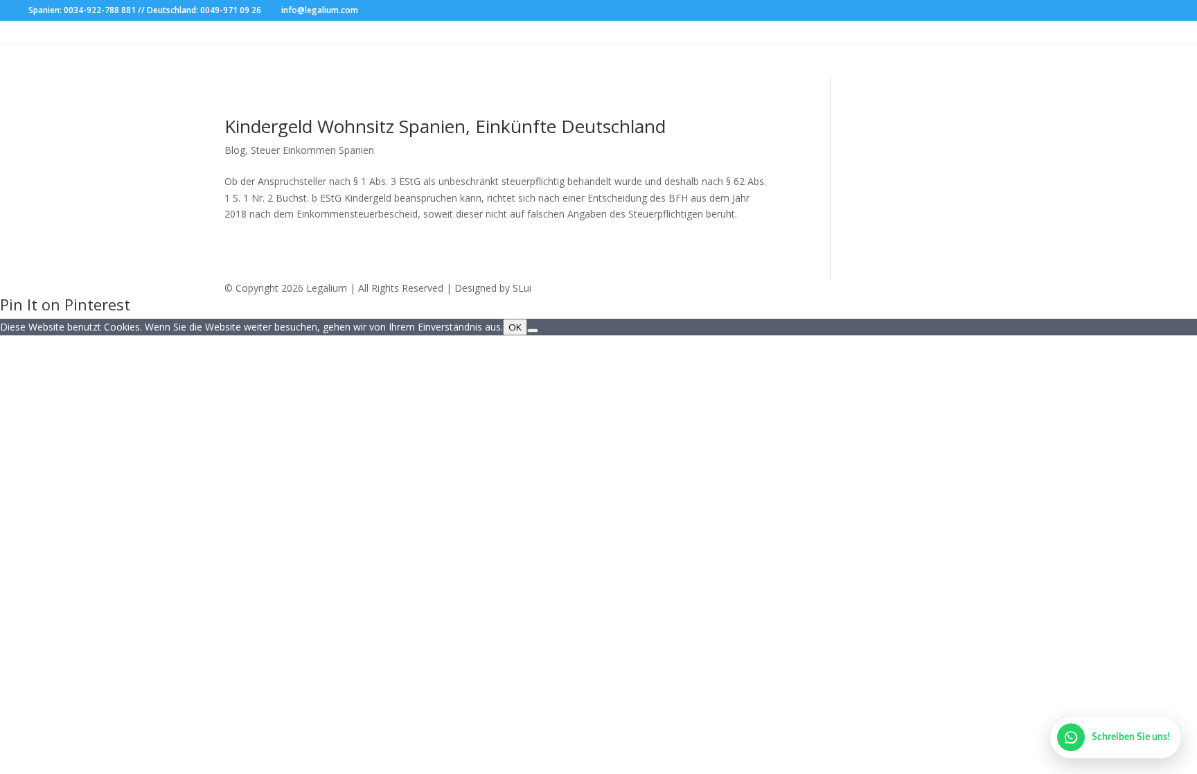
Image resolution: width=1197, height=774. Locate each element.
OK (515, 327)
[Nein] (532, 330)
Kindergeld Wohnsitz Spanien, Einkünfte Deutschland (445, 126)
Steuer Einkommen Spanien (312, 150)
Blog (234, 150)
